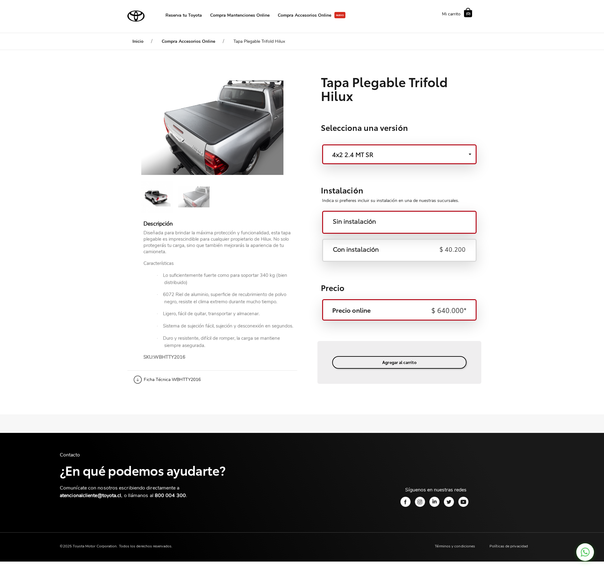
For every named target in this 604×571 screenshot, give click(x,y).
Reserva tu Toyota (183, 15)
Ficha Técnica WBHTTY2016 (172, 380)
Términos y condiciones (455, 546)
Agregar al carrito (399, 362)
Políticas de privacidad (508, 546)
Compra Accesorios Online (304, 15)
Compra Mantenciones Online (240, 15)
